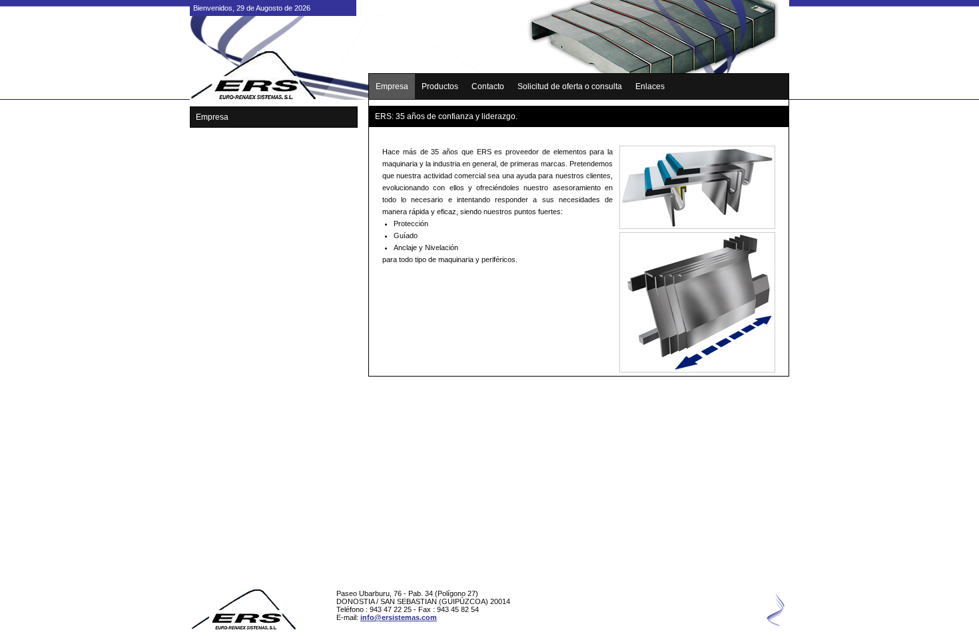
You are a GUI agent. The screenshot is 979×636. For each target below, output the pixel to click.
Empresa (392, 86)
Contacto (488, 86)
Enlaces (650, 86)
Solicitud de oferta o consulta (569, 86)
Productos (440, 86)
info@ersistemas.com (398, 617)
